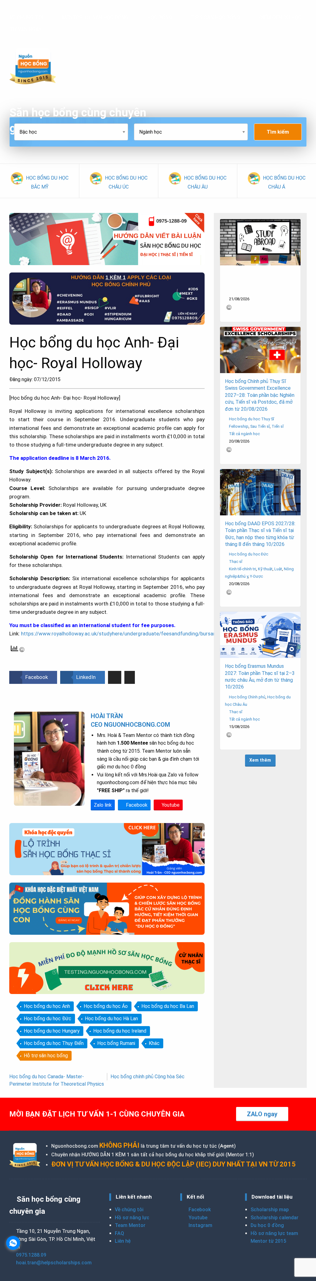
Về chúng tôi (129, 1209)
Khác (154, 1043)
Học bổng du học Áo (106, 1006)
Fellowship (238, 426)
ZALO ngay (262, 1114)
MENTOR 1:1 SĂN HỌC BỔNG (95, 17)
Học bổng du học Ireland (119, 1031)
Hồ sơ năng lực (132, 1218)
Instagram (199, 1225)
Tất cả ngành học (244, 433)
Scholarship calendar (274, 1218)
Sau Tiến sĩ (260, 426)
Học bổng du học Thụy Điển (54, 1043)
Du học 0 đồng (267, 1225)
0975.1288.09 (31, 1255)
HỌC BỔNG (159, 17)
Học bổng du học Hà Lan (111, 1018)
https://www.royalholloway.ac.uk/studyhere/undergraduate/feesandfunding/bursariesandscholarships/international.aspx (162, 633)
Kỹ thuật (265, 569)
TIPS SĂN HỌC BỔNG (215, 17)
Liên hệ (123, 1241)
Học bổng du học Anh (47, 1006)
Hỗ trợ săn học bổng (46, 1055)
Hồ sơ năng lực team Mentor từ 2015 (274, 1237)
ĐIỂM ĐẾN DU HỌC (280, 17)
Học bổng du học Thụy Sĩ (251, 419)
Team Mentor (130, 1225)
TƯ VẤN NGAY (26, 29)
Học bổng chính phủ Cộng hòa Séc (147, 1076)
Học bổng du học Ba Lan (167, 1006)
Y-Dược (256, 576)
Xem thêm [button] (260, 760)
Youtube (170, 805)
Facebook (136, 805)
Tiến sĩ (278, 426)
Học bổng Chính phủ (247, 697)
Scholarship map (270, 1209)
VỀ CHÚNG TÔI (26, 17)
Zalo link (103, 805)
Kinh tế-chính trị (242, 569)
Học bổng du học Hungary (52, 1031)
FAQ (119, 1233)
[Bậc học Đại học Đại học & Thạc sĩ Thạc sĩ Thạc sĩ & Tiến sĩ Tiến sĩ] (74, 131)
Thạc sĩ (235, 561)
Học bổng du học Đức (47, 1018)
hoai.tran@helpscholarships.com (54, 1263)
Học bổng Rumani (116, 1043)
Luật (278, 569)
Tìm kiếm (278, 132)
